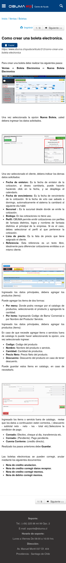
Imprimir (28, 27)
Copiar (11, 45)
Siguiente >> (55, 28)
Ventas (13, 18)
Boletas (23, 18)
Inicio (4, 18)
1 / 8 (38, 28)
